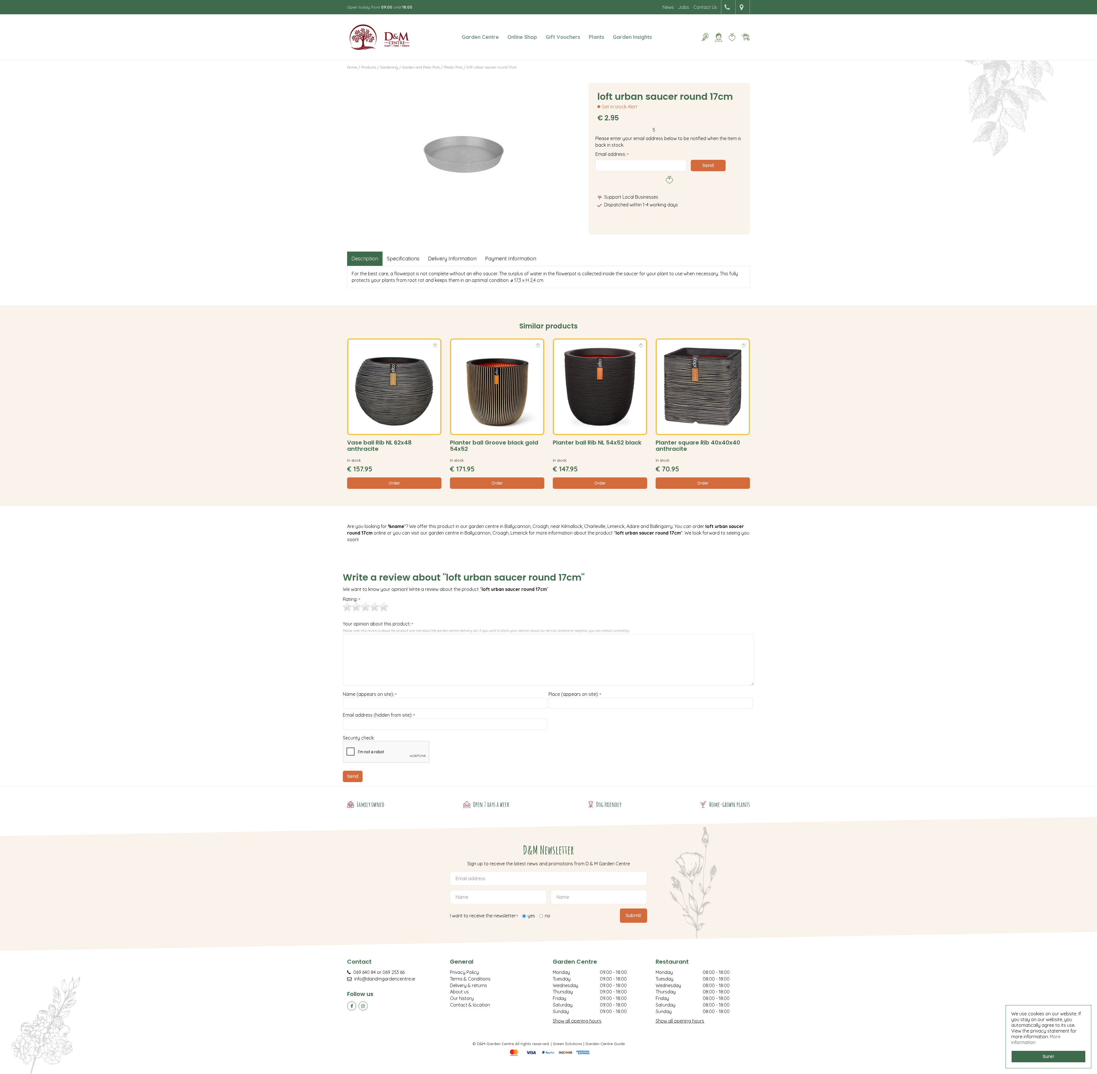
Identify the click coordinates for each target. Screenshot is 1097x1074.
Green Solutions (567, 1043)
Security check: (359, 738)
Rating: (351, 599)
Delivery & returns (468, 985)
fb (351, 1006)
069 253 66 (394, 972)
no (547, 915)
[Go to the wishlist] (729, 37)
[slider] (366, 606)
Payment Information (510, 258)
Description (364, 258)
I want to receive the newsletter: (484, 916)
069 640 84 (364, 972)
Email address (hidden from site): (379, 715)
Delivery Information (452, 258)
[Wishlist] (731, 37)
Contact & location (470, 1005)
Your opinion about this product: (378, 624)
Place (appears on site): (574, 694)
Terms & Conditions (470, 979)
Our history (462, 998)
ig (363, 1006)
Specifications (403, 258)
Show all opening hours (577, 1021)
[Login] (718, 37)
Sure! (1048, 1056)
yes (531, 915)
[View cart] (745, 37)
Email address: (611, 154)
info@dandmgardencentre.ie (384, 979)
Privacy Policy (464, 972)
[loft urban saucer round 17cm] (463, 154)
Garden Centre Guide (605, 1043)
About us (459, 992)
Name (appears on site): (370, 694)
